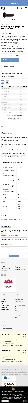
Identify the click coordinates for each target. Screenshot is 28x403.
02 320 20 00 (8, 357)
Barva (9, 86)
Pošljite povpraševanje (10, 60)
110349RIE (4, 91)
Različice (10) (4, 73)
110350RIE (4, 94)
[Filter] (7, 82)
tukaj (22, 395)
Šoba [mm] (16, 86)
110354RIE (4, 104)
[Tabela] (2, 82)
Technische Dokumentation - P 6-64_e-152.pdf (11, 219)
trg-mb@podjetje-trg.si (10, 359)
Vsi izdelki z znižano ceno (20, 313)
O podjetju (17, 308)
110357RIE (4, 112)
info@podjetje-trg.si (21, 269)
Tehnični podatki (17, 73)
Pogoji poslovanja (19, 299)
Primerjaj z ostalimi (8, 66)
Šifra (2, 86)
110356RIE (4, 110)
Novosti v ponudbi (19, 315)
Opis (10, 73)
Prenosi (3, 76)
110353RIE (4, 102)
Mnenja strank (10, 76)
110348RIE (4, 89)
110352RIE (4, 99)
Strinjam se (5, 401)
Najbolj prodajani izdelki (20, 311)
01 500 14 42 (20, 267)
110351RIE (4, 96)
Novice (16, 317)
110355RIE (4, 107)
